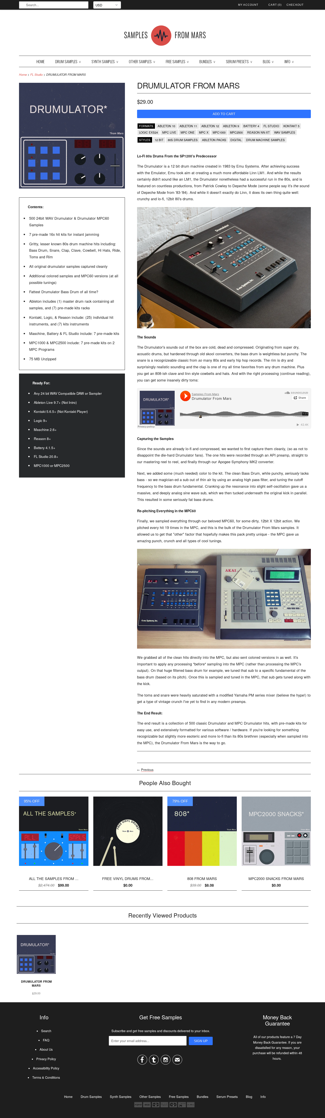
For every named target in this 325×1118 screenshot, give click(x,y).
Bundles (207, 61)
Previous (147, 769)
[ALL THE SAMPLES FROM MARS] (53, 867)
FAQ (46, 1040)
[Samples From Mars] (165, 36)
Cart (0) (275, 4)
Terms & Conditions (46, 1077)
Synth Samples (105, 61)
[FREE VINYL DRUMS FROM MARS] (128, 867)
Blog (268, 61)
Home (40, 61)
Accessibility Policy (46, 1068)
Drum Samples (68, 61)
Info (289, 61)
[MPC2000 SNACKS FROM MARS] (276, 867)
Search (46, 1031)
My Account (248, 4)
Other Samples (142, 61)
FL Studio (36, 74)
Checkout (295, 4)
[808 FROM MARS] (202, 867)
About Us (46, 1049)
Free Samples (177, 61)
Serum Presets (239, 61)
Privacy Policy (46, 1059)
